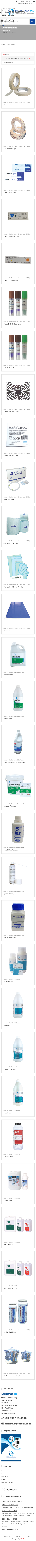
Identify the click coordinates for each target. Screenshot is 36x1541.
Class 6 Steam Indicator (11, 236)
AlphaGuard (7, 1201)
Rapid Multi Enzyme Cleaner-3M (14, 762)
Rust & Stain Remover (10, 850)
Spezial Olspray (8, 894)
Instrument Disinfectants (17, 672)
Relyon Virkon (8, 1157)
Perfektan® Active (9, 806)
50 (27, 58)
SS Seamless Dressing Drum (13, 1376)
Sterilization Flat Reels (10, 543)
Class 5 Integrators (9, 192)
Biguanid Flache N (9, 1069)
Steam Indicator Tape (10, 105)
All (29, 58)
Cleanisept (6, 1113)
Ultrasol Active (8, 981)
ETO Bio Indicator (9, 368)
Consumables (7, 103)
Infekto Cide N (8, 1244)
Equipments (5, 1471)
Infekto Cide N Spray (10, 1288)
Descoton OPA (8, 675)
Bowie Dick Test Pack (10, 455)
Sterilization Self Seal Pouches (13, 587)
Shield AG (6, 1025)
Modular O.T (5, 1477)
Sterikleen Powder (9, 938)
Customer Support (7, 1482)
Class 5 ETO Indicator (10, 280)
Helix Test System (9, 499)
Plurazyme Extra (8, 718)
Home (5, 32)
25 (25, 58)
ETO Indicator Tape (9, 149)
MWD (22, 1539)
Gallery (3, 1479)
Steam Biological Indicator (12, 324)
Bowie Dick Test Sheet (10, 412)
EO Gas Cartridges (9, 1332)
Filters (7, 54)
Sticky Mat (6, 631)
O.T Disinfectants (15, 979)
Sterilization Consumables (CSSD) (20, 103)
